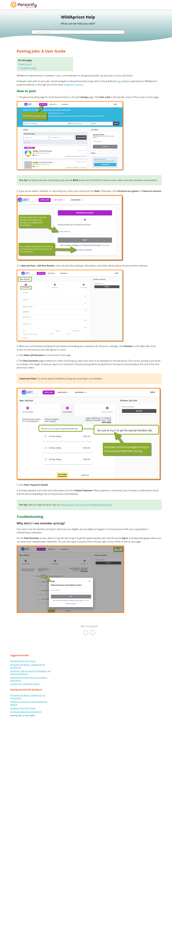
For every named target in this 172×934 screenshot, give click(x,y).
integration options (73, 84)
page (119, 81)
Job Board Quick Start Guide (22, 661)
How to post (25, 64)
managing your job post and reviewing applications (86, 504)
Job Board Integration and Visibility (26, 712)
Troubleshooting (27, 68)
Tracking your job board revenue (25, 684)
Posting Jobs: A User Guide (22, 715)
